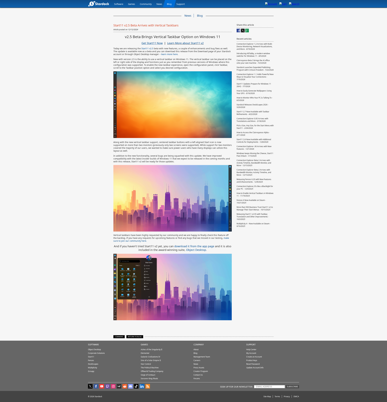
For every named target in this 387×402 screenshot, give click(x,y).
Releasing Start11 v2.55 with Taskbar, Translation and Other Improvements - (253, 216)
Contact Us (198, 375)
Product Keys (251, 360)
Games (131, 4)
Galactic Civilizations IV (150, 356)
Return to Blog (135, 337)
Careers (197, 360)
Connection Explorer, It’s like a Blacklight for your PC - (255, 187)
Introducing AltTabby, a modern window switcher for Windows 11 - (253, 54)
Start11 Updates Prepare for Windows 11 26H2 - (254, 85)
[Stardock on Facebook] (96, 386)
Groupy (91, 371)
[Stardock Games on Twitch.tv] (107, 386)
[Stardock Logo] (98, 3)
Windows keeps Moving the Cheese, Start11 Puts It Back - (255, 154)
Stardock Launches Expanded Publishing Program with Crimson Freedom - (255, 68)
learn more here (169, 54)
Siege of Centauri (148, 375)
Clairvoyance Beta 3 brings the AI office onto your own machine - (253, 61)
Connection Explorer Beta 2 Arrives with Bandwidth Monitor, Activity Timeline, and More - (254, 172)
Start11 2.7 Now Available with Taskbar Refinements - (253, 112)
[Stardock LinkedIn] (142, 386)
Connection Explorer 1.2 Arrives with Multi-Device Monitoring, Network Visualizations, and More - (254, 46)
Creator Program (201, 371)
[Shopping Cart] (283, 3)
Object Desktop (94, 349)
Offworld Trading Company (152, 371)
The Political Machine (150, 367)
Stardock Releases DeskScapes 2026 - (252, 106)
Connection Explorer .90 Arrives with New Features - (254, 147)
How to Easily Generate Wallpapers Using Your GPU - (254, 92)
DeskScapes (93, 364)
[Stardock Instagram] (113, 386)
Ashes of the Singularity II (151, 349)
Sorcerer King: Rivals (149, 378)
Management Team (202, 356)
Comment (119, 337)
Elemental (145, 353)
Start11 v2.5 (147, 48)
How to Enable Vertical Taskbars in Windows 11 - (255, 194)
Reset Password (253, 364)
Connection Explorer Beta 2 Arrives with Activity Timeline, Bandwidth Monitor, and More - (254, 163)
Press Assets (199, 367)
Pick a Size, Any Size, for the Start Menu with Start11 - (255, 126)
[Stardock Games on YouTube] (101, 386)
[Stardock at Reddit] (124, 386)
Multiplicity (92, 367)
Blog (169, 4)
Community (146, 4)
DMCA (296, 396)
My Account (251, 353)
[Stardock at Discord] (130, 386)
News (159, 4)
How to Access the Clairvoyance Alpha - (253, 133)
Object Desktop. (196, 250)
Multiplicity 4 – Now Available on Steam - (253, 224)
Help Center (251, 349)
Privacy (287, 396)
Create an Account (254, 356)
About (196, 349)
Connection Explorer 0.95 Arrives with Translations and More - (252, 119)
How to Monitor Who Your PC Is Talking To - (255, 99)
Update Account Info (254, 367)
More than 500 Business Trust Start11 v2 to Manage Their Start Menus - (255, 208)
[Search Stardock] (294, 3)
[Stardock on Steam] (119, 386)
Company (199, 344)
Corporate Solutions (96, 353)
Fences (91, 360)
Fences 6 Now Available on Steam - (251, 201)
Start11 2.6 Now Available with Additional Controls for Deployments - (254, 140)
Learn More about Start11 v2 (185, 43)
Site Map (267, 396)
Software (118, 4)
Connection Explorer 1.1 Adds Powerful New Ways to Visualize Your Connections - (255, 77)
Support (180, 4)
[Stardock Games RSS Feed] (147, 386)
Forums (197, 378)
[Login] (271, 3)
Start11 (91, 356)
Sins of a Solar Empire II (151, 360)
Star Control (146, 364)
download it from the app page (194, 246)
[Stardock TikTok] (136, 386)
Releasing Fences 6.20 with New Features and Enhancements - (254, 180)
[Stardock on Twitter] (90, 386)
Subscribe (292, 387)
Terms (277, 396)
